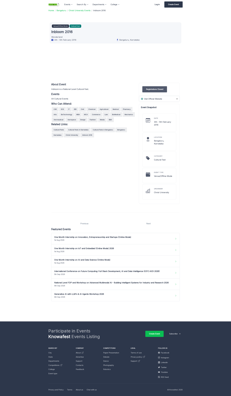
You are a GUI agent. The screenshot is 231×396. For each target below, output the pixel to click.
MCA (86, 114)
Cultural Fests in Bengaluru (103, 130)
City (50, 353)
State (50, 357)
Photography (108, 365)
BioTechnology (66, 114)
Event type (52, 373)
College (51, 369)
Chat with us (92, 390)
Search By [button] (81, 4)
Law (106, 114)
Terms (69, 390)
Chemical (91, 109)
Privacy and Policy (56, 390)
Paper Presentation (111, 353)
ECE (62, 109)
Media (102, 120)
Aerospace (72, 120)
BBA (110, 120)
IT (69, 109)
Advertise (80, 357)
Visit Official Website (152, 99)
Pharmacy (127, 109)
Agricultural (104, 109)
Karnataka (57, 135)
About (78, 353)
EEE (75, 109)
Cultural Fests (59, 130)
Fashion (93, 120)
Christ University (72, 135)
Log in (157, 4)
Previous (84, 223)
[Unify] (54, 4)
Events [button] (67, 4)
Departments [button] (98, 4)
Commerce (96, 114)
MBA (78, 114)
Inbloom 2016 (87, 135)
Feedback (80, 369)
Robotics (107, 369)
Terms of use (136, 353)
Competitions (54, 365)
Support (79, 361)
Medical (116, 109)
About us (79, 390)
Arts (55, 114)
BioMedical (116, 114)
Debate (106, 357)
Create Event (173, 4)
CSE (55, 109)
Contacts (79, 365)
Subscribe (173, 334)
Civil (82, 109)
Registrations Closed (154, 89)
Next (148, 223)
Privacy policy (137, 357)
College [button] (114, 4)
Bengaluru (121, 130)
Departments (53, 361)
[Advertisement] (123, 66)
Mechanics (129, 114)
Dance (106, 361)
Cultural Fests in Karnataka (78, 130)
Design (82, 120)
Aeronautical (58, 120)
